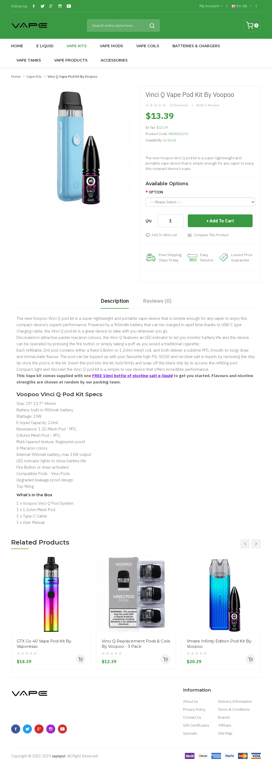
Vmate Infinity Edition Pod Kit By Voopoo (219, 643)
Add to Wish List (164, 235)
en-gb (242, 5)
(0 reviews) (179, 105)
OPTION (156, 192)
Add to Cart (222, 220)
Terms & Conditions (234, 709)
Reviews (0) (157, 300)
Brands (224, 717)
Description (115, 300)
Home (16, 76)
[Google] (51, 6)
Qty (149, 220)
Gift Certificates (196, 725)
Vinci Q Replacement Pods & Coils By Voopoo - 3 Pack (136, 643)
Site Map (225, 733)
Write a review (207, 105)
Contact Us (192, 717)
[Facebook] (34, 6)
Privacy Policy (194, 709)
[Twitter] (42, 6)
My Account (209, 5)
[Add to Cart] (80, 659)
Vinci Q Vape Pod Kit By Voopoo (72, 76)
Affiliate (224, 725)
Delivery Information (235, 701)
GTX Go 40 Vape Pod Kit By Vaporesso (44, 643)
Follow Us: (19, 6)
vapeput (59, 756)
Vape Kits (34, 76)
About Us (190, 701)
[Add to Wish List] (85, 624)
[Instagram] (60, 6)
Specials (190, 733)
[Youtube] (69, 6)
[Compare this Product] (85, 614)
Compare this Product (211, 235)
